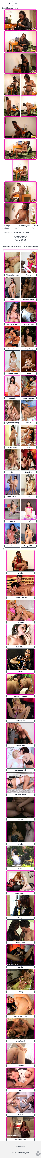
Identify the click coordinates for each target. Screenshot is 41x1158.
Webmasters (20, 1146)
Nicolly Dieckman (20, 1016)
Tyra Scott (20, 1066)
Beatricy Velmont (20, 696)
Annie (20, 573)
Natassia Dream (28, 300)
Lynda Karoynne (28, 398)
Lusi (28, 447)
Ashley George (28, 349)
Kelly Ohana (20, 647)
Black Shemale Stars (10, 8)
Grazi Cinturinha (12, 546)
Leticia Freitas (12, 324)
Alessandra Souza (12, 275)
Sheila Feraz (12, 447)
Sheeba (20, 672)
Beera (12, 300)
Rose (29, 521)
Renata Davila (20, 745)
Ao (29, 497)
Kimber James (20, 721)
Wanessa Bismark (20, 598)
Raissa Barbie (12, 349)
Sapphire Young (12, 373)
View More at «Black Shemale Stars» (20, 246)
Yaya (20, 1090)
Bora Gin (12, 398)
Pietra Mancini (20, 795)
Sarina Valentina (12, 497)
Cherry (28, 373)
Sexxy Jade (20, 844)
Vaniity (12, 521)
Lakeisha (5, 228)
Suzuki (20, 869)
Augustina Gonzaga (12, 423)
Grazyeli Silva (28, 546)
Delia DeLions (29, 324)
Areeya (28, 275)
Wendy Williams (20, 1139)
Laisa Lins (28, 472)
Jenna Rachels (21, 1041)
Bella (20, 1115)
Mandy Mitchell (20, 770)
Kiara (12, 472)
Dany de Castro (20, 622)
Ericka (28, 423)
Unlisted (20, 819)
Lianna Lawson (20, 893)
